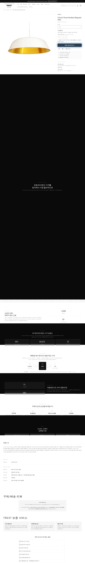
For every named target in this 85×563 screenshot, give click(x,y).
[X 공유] (62, 49)
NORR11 (59, 14)
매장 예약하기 (60, 67)
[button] (18, 4)
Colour (59, 24)
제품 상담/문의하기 (70, 45)
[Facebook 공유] (59, 49)
